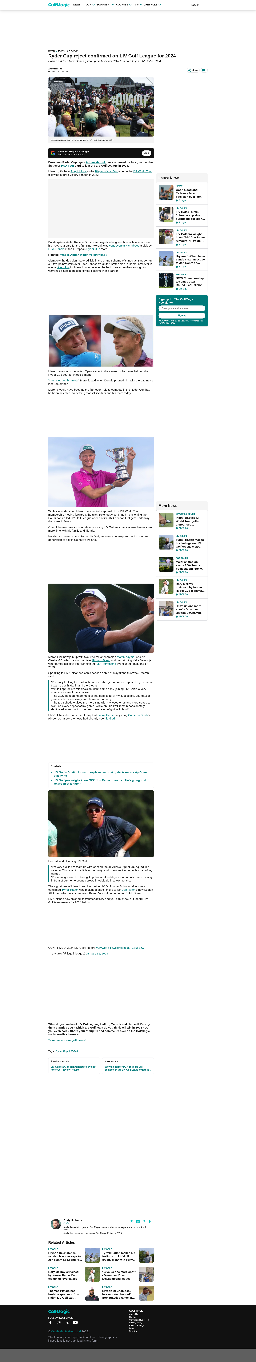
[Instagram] (60, 1323)
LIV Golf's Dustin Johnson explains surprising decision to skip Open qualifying (189, 215)
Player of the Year (106, 171)
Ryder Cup (93, 249)
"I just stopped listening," (63, 380)
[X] (68, 1323)
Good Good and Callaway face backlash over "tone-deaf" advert (190, 193)
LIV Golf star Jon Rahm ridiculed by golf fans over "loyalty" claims (73, 1068)
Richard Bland (101, 660)
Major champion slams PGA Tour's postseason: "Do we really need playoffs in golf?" (189, 565)
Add (146, 153)
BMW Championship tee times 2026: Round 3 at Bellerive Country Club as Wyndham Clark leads (190, 282)
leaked (110, 718)
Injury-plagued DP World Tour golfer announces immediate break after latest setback (189, 521)
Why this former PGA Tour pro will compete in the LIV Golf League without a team (128, 1068)
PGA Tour (67, 165)
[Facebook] (51, 1323)
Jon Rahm (128, 889)
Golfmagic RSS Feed (139, 1320)
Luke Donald (56, 249)
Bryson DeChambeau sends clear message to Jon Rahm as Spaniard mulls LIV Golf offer (64, 1256)
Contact (132, 1317)
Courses (122, 4)
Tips (136, 4)
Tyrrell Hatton (70, 889)
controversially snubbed (124, 245)
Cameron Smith (138, 715)
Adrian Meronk (96, 162)
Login (131, 1328)
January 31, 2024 (97, 953)
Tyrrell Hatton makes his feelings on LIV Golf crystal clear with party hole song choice (118, 1256)
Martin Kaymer (126, 656)
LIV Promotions (106, 663)
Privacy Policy (168, 323)
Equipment (104, 4)
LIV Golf (72, 50)
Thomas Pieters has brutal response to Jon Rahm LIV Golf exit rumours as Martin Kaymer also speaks (63, 1294)
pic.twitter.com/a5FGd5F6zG (126, 947)
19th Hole (150, 4)
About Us (133, 1314)
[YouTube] (76, 1323)
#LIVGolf (101, 947)
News (77, 4)
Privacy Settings (136, 1325)
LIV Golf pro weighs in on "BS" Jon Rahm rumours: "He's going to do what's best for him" (190, 237)
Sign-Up (133, 1331)
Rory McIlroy (79, 171)
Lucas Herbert (106, 715)
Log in (195, 5)
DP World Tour (142, 171)
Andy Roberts (55, 69)
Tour (87, 4)
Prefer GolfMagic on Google (73, 151)
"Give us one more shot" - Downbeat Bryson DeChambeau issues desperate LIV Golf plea (119, 1275)
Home (51, 50)
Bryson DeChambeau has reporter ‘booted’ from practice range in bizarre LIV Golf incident (118, 1294)
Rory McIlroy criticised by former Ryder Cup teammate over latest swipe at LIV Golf (63, 1275)
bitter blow (63, 267)
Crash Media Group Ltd (66, 1331)
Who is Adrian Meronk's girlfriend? (83, 254)
